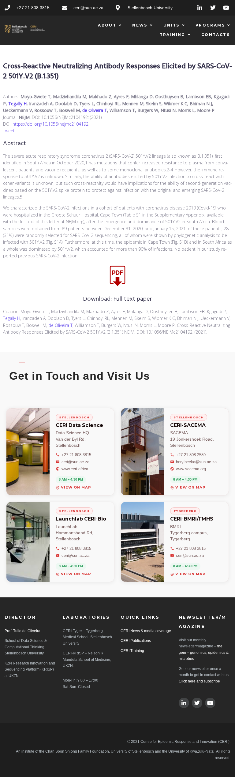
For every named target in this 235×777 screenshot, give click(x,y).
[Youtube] (226, 7)
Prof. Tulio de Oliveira (22, 631)
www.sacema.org (191, 469)
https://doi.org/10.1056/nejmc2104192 (50, 124)
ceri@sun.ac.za (75, 462)
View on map (76, 488)
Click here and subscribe (199, 681)
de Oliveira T (94, 110)
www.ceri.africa (75, 469)
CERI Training (132, 651)
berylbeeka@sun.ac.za (196, 462)
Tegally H (17, 103)
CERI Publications (136, 641)
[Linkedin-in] (200, 7)
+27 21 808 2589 (191, 455)
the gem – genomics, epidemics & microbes (204, 652)
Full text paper (132, 299)
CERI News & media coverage (146, 631)
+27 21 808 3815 (76, 455)
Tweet (9, 131)
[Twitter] (212, 7)
